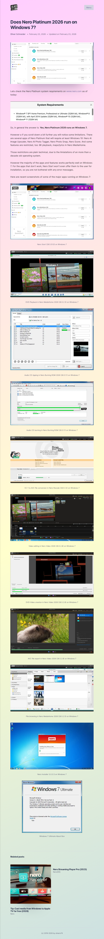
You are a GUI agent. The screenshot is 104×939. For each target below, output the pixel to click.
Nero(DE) (56, 872)
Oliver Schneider (17, 34)
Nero (12, 914)
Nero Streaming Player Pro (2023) (70, 869)
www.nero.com (74, 91)
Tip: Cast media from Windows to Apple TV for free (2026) (30, 909)
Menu (88, 7)
